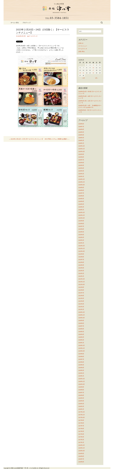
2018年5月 (81, 398)
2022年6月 (81, 262)
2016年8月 (81, 456)
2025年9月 (81, 154)
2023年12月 (81, 212)
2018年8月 (81, 390)
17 (93, 70)
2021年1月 (81, 309)
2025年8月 (81, 157)
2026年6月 (81, 129)
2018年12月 (81, 378)
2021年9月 (81, 287)
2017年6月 (81, 428)
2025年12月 (81, 146)
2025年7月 (81, 160)
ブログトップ (27, 22)
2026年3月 (81, 137)
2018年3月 (81, 403)
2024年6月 (81, 196)
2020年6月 (81, 329)
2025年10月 (81, 151)
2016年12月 (81, 445)
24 (93, 73)
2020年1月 (81, 342)
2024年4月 (81, 201)
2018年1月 (81, 409)
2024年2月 (81, 207)
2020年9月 (81, 320)
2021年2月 (81, 306)
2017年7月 (81, 426)
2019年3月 (81, 370)
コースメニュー (82, 46)
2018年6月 (81, 395)
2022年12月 (81, 245)
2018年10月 (81, 384)
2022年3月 (81, 270)
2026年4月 (81, 135)
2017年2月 (81, 439)
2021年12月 (81, 279)
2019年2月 (81, 373)
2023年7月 (81, 226)
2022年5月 (81, 265)
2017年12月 (81, 412)
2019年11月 (81, 348)
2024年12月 (81, 179)
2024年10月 (81, 185)
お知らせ (80, 43)
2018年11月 (81, 381)
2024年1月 (81, 209)
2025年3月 (81, 171)
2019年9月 (81, 354)
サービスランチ (33, 36)
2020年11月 (81, 315)
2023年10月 (81, 218)
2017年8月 (81, 423)
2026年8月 (81, 124)
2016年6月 (81, 462)
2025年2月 (81, 173)
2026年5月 (81, 132)
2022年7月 (81, 259)
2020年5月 (81, 331)
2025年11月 (81, 149)
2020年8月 (81, 323)
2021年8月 (81, 290)
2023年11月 (81, 215)
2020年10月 (81, 318)
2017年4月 (81, 434)
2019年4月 (81, 367)
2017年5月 (81, 431)
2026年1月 (81, 143)
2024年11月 (81, 182)
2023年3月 (81, 237)
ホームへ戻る (15, 22)
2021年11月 (81, 281)
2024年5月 (81, 198)
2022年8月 (81, 257)
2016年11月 (81, 448)
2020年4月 (81, 334)
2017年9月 (81, 420)
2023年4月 (81, 234)
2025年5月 (81, 165)
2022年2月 (81, 273)
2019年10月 (81, 351)
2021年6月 (81, 295)
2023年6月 (81, 229)
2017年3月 (81, 437)
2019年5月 (81, 365)
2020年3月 (81, 337)
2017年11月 (81, 414)
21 (83, 73)
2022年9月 (81, 254)
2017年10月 (81, 417)
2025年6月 (81, 162)
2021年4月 (81, 301)
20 (80, 73)
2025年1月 (81, 176)
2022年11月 (81, 248)
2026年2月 (81, 140)
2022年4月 (81, 268)
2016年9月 (81, 453)
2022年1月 (81, 276)
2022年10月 (81, 251)
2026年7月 (81, 126)
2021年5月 (81, 298)
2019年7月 (81, 359)
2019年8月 (81, 356)
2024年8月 (81, 190)
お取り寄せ (81, 51)
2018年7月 (81, 392)
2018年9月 (81, 387)
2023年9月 (81, 221)
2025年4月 (81, 168)
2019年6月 (81, 362)
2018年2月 (81, 406)
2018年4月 (81, 401)
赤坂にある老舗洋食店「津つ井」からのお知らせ (24, 468)
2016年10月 (81, 450)
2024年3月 (81, 204)
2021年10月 (81, 284)
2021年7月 (81, 293)
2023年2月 (81, 240)
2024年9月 (81, 187)
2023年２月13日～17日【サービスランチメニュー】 (26, 139)
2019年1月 (81, 376)
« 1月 (83, 78)
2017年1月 (81, 442)
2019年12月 (81, 345)
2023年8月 (81, 223)
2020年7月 (81, 326)
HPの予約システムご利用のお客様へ (57, 139)
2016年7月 (81, 459)
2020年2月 (81, 340)
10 (93, 67)
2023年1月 (81, 243)
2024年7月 (81, 193)
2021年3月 (81, 304)
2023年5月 (81, 232)
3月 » (96, 78)
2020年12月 (81, 312)
